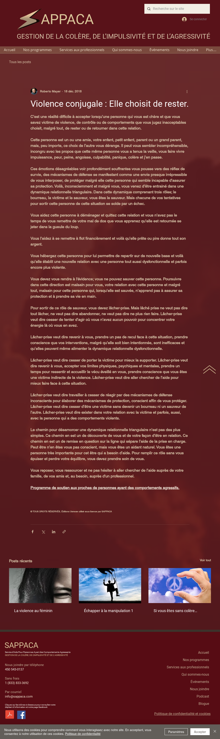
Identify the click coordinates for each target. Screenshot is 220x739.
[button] (37, 49)
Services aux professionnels (188, 667)
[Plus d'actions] (186, 91)
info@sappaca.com (19, 696)
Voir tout (205, 560)
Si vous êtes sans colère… (175, 610)
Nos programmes (196, 660)
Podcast (203, 696)
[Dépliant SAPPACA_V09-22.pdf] (9, 715)
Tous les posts (20, 62)
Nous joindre (199, 689)
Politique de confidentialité (83, 733)
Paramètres (176, 732)
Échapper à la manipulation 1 (108, 610)
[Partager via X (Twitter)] (43, 532)
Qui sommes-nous (195, 674)
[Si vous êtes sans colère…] (179, 585)
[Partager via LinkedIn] (54, 532)
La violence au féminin (33, 610)
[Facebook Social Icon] (21, 715)
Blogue (204, 704)
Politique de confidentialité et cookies (182, 714)
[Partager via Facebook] (33, 532)
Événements (200, 682)
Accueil (203, 653)
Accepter (200, 732)
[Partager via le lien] (64, 532)
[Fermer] (214, 732)
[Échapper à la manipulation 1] (110, 585)
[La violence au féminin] (40, 585)
